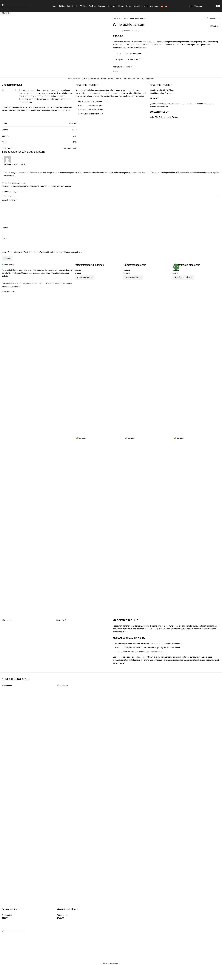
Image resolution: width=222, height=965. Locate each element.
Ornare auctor (9, 909)
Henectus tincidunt (67, 909)
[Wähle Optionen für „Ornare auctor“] (5, 922)
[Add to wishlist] (23, 922)
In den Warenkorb (133, 54)
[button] (60, 922)
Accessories (7, 915)
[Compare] (11, 922)
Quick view (17, 922)
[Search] (205, 6)
